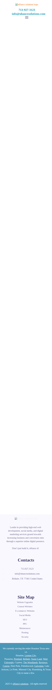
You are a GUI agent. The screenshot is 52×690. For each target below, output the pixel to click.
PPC (25, 624)
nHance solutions (20, 684)
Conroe (6, 666)
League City (30, 655)
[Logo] (26, 4)
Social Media (25, 615)
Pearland (18, 659)
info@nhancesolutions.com (28, 13)
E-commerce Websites (25, 611)
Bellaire (26, 659)
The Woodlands (30, 662)
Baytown (43, 662)
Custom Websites (24, 606)
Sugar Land (36, 659)
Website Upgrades (25, 602)
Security (24, 637)
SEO (25, 619)
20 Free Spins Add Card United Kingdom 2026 (26, 452)
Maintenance (24, 628)
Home (10, 48)
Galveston (38, 666)
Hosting (25, 632)
